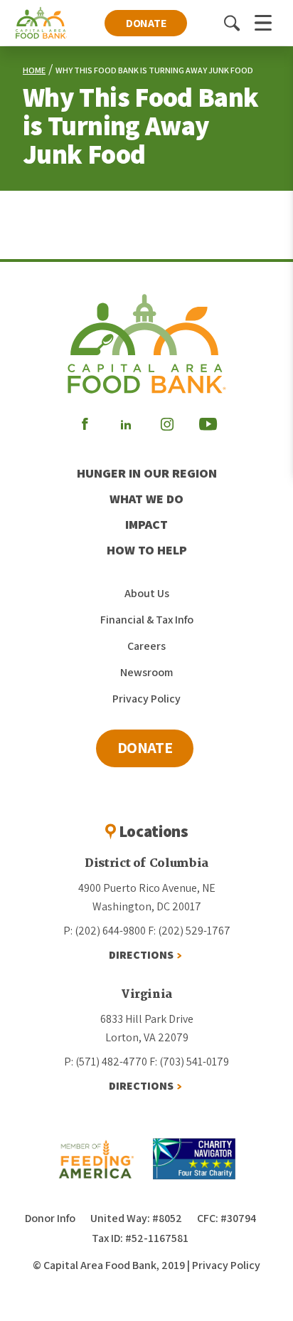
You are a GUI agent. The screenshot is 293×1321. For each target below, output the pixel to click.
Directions (141, 954)
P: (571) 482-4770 (105, 1061)
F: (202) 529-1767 (189, 930)
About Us (146, 593)
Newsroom (146, 672)
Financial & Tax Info (146, 619)
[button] (231, 22)
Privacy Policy (146, 698)
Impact (146, 524)
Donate (146, 23)
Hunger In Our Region (147, 473)
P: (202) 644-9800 (104, 930)
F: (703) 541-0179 (189, 1061)
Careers (146, 645)
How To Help (147, 550)
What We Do (146, 498)
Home (34, 70)
